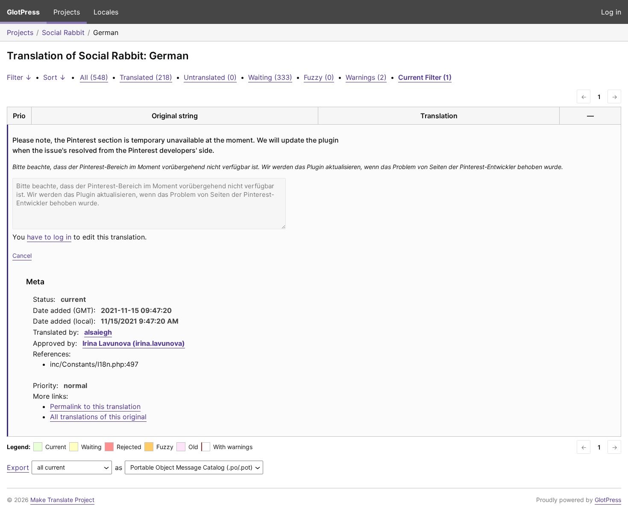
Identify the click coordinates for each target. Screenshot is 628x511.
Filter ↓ (19, 77)
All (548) (94, 77)
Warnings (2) (366, 77)
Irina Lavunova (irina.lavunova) (133, 343)
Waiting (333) (270, 77)
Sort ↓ (54, 77)
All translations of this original (98, 416)
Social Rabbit (63, 32)
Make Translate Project (62, 499)
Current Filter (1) (425, 77)
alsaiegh (98, 332)
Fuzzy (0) (319, 77)
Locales (106, 12)
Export (18, 467)
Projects (66, 12)
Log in (611, 12)
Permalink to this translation (95, 406)
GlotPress (23, 12)
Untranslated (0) (210, 77)
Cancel (22, 255)
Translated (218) (146, 77)
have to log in (49, 237)
